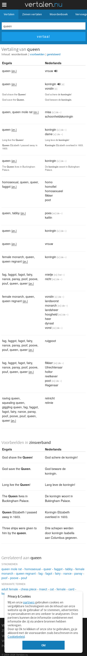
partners (29, 602)
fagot (48, 573)
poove (14, 578)
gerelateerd (53, 54)
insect (43, 589)
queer (47, 569)
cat (52, 589)
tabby (69, 569)
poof (4, 578)
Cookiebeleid (16, 637)
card (71, 589)
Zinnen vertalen (32, 14)
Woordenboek (59, 14)
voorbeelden (37, 54)
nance (67, 573)
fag (40, 573)
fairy (58, 573)
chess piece (29, 589)
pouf (24, 578)
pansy (78, 573)
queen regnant (26, 573)
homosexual (32, 569)
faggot (58, 569)
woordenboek (19, 54)
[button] (4, 5)
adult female (9, 589)
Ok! (43, 645)
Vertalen (9, 14)
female (61, 589)
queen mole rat (11, 569)
